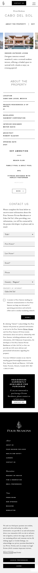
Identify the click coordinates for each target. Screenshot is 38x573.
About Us (10, 445)
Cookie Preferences (19, 560)
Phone (5, 270)
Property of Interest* (12, 288)
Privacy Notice (28, 329)
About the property (16, 24)
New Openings (11, 501)
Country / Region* (11, 280)
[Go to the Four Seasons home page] (3, 3)
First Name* (8, 242)
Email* (6, 261)
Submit (28, 317)
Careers (9, 458)
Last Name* (7, 251)
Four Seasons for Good (16, 449)
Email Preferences (14, 484)
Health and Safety (14, 453)
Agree (19, 566)
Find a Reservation (14, 480)
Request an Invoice (14, 475)
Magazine (10, 506)
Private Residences (19, 11)
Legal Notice (17, 552)
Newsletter (11, 510)
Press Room (11, 497)
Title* (5, 232)
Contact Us (19, 3)
